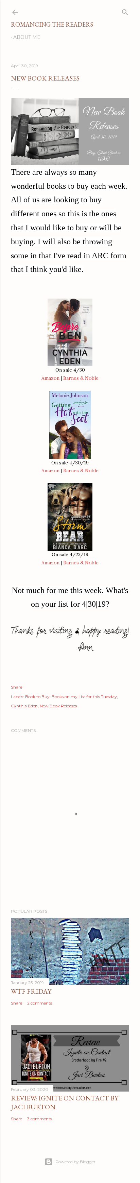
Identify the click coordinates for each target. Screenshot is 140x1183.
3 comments (39, 1118)
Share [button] (16, 687)
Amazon (50, 378)
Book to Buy (37, 696)
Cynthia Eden (24, 705)
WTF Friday (31, 991)
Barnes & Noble (81, 378)
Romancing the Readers (52, 24)
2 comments (39, 1003)
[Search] (125, 10)
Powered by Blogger (75, 1161)
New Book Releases (58, 705)
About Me (26, 37)
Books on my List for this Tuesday (84, 696)
